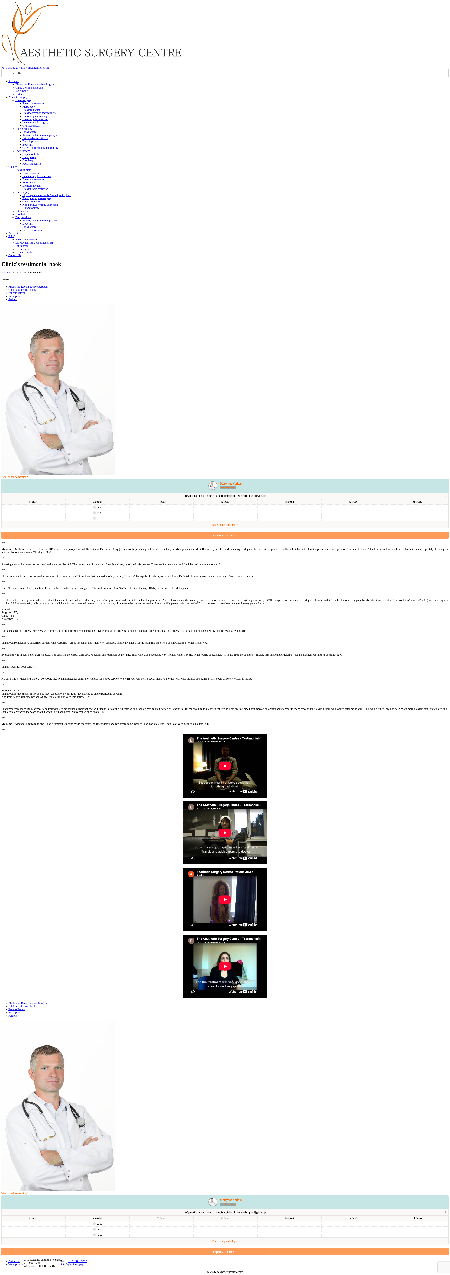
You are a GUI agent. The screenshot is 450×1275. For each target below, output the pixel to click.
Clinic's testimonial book (22, 289)
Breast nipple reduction (35, 119)
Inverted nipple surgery (35, 122)
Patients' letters (16, 292)
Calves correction (32, 229)
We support (21, 90)
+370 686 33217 (10, 67)
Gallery (12, 166)
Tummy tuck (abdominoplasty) (39, 135)
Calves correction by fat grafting (40, 147)
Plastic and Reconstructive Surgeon (35, 84)
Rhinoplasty (29, 157)
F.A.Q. (12, 236)
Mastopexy (28, 106)
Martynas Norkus (231, 483)
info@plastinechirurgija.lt (35, 67)
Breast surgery (23, 100)
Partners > (14, 1261)
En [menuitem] (13, 73)
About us (13, 81)
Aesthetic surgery (18, 97)
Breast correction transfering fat (39, 112)
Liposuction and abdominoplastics (34, 242)
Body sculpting (23, 128)
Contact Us (14, 255)
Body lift (27, 144)
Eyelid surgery (23, 248)
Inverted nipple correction (36, 176)
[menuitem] (6, 73)
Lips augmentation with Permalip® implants (46, 195)
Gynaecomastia (31, 125)
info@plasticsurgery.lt (73, 1264)
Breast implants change (35, 116)
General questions (25, 252)
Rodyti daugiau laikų (223, 524)
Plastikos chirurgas (228, 488)
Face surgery (22, 150)
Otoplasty (27, 160)
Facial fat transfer (32, 163)
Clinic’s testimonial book (29, 87)
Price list (13, 233)
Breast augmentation (33, 103)
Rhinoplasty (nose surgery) (37, 198)
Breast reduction (31, 109)
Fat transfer (21, 211)
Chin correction (31, 201)
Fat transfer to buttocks (35, 138)
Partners (19, 93)
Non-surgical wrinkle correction (40, 204)
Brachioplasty (30, 141)
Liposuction (29, 131)
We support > (15, 1264)
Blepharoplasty (30, 154)
